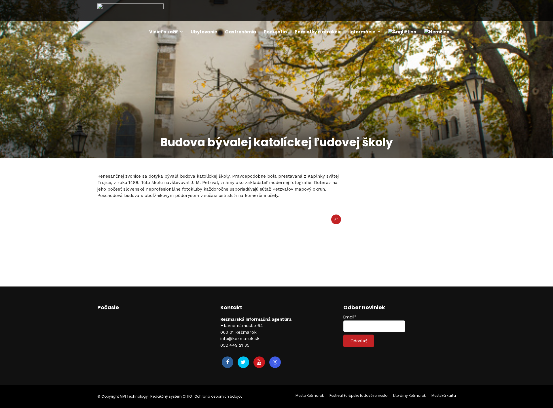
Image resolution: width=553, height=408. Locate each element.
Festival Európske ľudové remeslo (358, 395)
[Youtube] (259, 362)
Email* (349, 317)
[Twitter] (243, 362)
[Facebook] (227, 362)
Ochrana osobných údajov (218, 396)
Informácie (362, 32)
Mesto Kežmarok (310, 395)
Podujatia (275, 32)
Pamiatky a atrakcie (318, 32)
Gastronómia (240, 32)
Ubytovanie (204, 32)
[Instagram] (275, 362)
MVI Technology (134, 396)
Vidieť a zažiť (163, 32)
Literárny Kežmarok (409, 395)
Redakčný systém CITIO (171, 396)
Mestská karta (443, 395)
